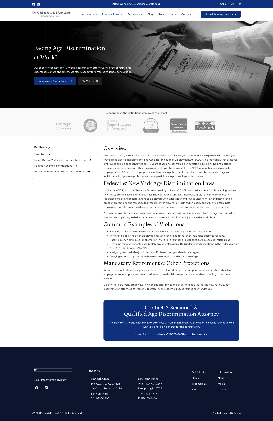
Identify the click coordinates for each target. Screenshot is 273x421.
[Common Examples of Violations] (55, 166)
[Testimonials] (199, 384)
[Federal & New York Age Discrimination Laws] (62, 160)
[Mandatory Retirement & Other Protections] (62, 171)
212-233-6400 (233, 3)
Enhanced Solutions (230, 413)
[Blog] (194, 389)
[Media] (221, 384)
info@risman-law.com (53, 379)
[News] (221, 378)
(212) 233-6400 (175, 334)
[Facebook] (33, 4)
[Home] (195, 378)
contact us (194, 334)
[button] (95, 14)
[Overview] (42, 154)
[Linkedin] (38, 4)
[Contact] (223, 389)
